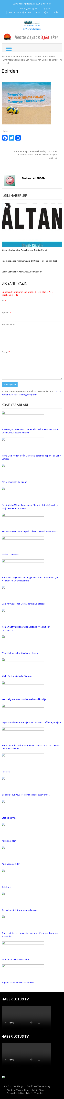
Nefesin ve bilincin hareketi (15, 959)
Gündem (11, 1090)
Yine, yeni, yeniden (11, 863)
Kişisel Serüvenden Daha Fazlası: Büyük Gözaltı (24, 250)
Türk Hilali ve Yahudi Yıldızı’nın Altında (20, 653)
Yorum (6, 351)
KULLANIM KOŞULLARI (20, 12)
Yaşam (19, 1090)
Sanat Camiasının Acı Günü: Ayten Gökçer (22, 271)
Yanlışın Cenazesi (10, 554)
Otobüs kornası (9, 817)
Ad (4, 300)
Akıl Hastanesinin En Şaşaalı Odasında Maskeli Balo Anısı (30, 531)
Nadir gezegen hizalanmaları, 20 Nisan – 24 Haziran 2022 (29, 261)
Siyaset (42, 1090)
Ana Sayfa (7, 56)
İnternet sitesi (8, 324)
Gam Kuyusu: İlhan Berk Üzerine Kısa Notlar (23, 603)
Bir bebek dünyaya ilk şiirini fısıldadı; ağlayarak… (26, 794)
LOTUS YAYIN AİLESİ (28, 9)
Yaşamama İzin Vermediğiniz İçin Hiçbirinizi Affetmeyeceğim (31, 722)
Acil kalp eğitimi (9, 840)
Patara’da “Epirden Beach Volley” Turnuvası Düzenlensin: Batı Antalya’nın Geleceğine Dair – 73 (32, 58)
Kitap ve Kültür (31, 1090)
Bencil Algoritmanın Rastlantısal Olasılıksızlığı (24, 699)
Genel (17, 56)
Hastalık (6, 771)
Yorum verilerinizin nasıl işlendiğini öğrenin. (31, 393)
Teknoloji (38, 1093)
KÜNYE (46, 9)
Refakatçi (6, 886)
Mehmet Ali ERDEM (33, 178)
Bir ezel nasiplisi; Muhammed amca (19, 910)
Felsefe (29, 1093)
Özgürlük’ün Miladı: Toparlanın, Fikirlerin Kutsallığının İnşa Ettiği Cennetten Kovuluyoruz (30, 506)
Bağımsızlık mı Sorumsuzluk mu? (18, 982)
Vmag (47, 1086)
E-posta (6, 312)
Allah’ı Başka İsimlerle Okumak (17, 676)
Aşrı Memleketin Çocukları (14, 481)
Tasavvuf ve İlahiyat (16, 1093)
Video (56, 12)
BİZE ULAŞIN (42, 12)
